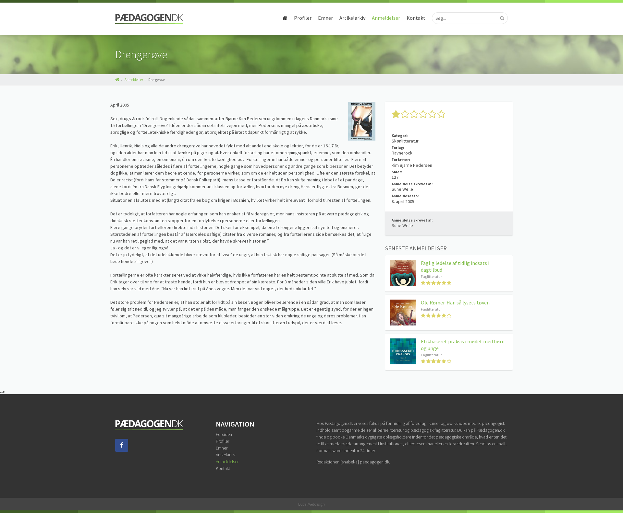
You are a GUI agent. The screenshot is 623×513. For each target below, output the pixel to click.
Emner (325, 18)
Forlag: (398, 148)
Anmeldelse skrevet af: (412, 184)
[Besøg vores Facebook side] (121, 450)
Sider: (397, 172)
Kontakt (416, 18)
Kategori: (400, 136)
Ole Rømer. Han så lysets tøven (455, 302)
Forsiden (224, 434)
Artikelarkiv (352, 18)
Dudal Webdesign (311, 504)
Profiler (303, 18)
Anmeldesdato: (405, 196)
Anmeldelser (386, 18)
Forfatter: (401, 160)
